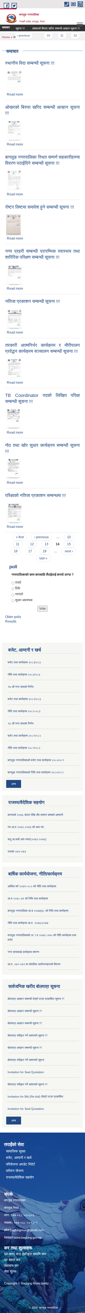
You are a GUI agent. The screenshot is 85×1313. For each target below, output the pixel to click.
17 (30, 551)
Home (6, 37)
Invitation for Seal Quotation (26, 1072)
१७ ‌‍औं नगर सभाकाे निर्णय (21, 686)
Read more (15, 94)
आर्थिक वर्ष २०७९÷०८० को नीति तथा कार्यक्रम (32, 886)
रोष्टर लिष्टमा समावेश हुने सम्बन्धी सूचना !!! (39, 207)
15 (69, 544)
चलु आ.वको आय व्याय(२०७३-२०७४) (27, 839)
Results (10, 621)
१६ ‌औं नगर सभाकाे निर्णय (21, 723)
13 (46, 544)
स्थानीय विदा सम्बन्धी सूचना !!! (29, 63)
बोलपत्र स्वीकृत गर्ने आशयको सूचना (26, 1060)
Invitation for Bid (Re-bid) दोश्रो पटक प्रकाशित (35, 1096)
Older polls (13, 617)
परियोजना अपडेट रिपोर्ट (20, 1164)
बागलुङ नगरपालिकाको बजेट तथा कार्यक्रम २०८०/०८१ (36, 760)
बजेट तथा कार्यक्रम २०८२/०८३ (24, 699)
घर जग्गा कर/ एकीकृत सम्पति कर (25, 1254)
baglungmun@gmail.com (27, 1230)
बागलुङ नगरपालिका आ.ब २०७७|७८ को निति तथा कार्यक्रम (38, 910)
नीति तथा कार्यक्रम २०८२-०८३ (24, 711)
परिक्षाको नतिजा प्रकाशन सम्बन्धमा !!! (35, 495)
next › (69, 551)
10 (42, 35)
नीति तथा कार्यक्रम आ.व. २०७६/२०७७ (28, 923)
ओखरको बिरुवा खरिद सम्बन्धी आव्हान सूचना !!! (50, 28)
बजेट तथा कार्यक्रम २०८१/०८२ (24, 735)
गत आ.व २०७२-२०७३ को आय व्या (26, 827)
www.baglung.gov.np (27, 1237)
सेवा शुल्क (10, 1271)
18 (44, 551)
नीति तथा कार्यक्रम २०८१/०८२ (24, 748)
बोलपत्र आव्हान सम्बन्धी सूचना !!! (25, 1011)
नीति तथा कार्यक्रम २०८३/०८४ (24, 674)
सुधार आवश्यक (24, 600)
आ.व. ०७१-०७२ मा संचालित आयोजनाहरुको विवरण (34, 964)
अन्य (13, 784)
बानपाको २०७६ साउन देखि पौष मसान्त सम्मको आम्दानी (35, 814)
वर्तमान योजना (15, 1171)
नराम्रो (19, 594)
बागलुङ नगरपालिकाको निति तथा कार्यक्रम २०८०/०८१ (36, 772)
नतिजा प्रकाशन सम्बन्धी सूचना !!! (32, 301)
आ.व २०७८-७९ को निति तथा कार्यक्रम (28, 898)
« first (20, 537)
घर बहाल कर (12, 1260)
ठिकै (17, 588)
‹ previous (17, 35)
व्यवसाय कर (11, 1266)
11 (55, 35)
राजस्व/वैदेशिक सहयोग (20, 1177)
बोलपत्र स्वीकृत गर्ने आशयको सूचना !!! (27, 1035)
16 (16, 551)
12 (69, 35)
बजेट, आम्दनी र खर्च (19, 1158)
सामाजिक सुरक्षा (15, 1151)
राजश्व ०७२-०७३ (17, 851)
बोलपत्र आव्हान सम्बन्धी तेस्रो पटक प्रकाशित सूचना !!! (36, 998)
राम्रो (18, 582)
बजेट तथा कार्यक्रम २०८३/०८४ (24, 662)
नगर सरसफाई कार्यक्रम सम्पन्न (23, 952)
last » (43, 558)
